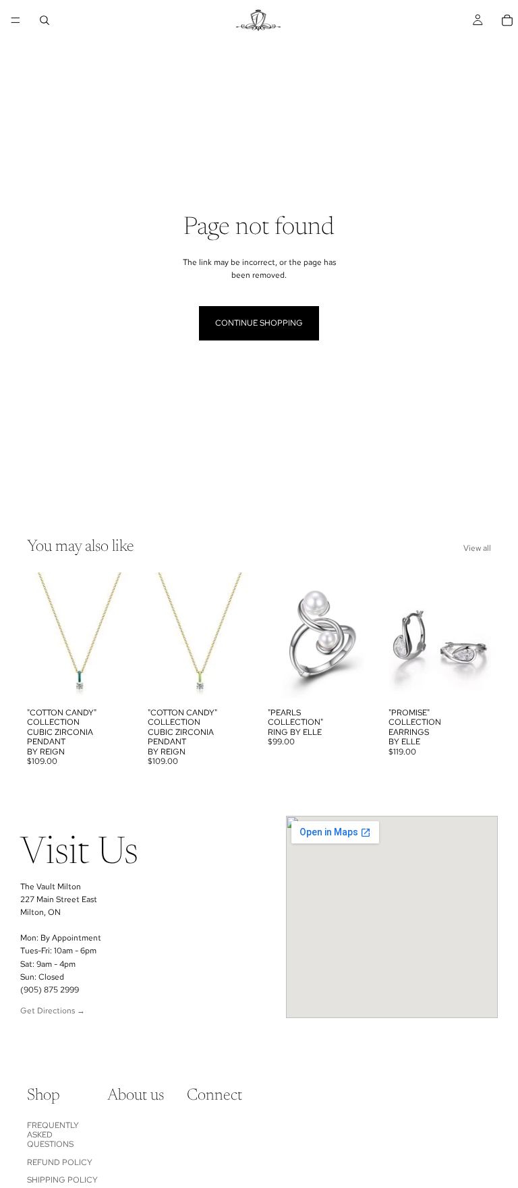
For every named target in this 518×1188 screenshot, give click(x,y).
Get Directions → (52, 1010)
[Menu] (15, 20)
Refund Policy (59, 1162)
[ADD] (109, 680)
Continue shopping (259, 323)
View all (477, 548)
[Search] (44, 20)
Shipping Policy (62, 1180)
